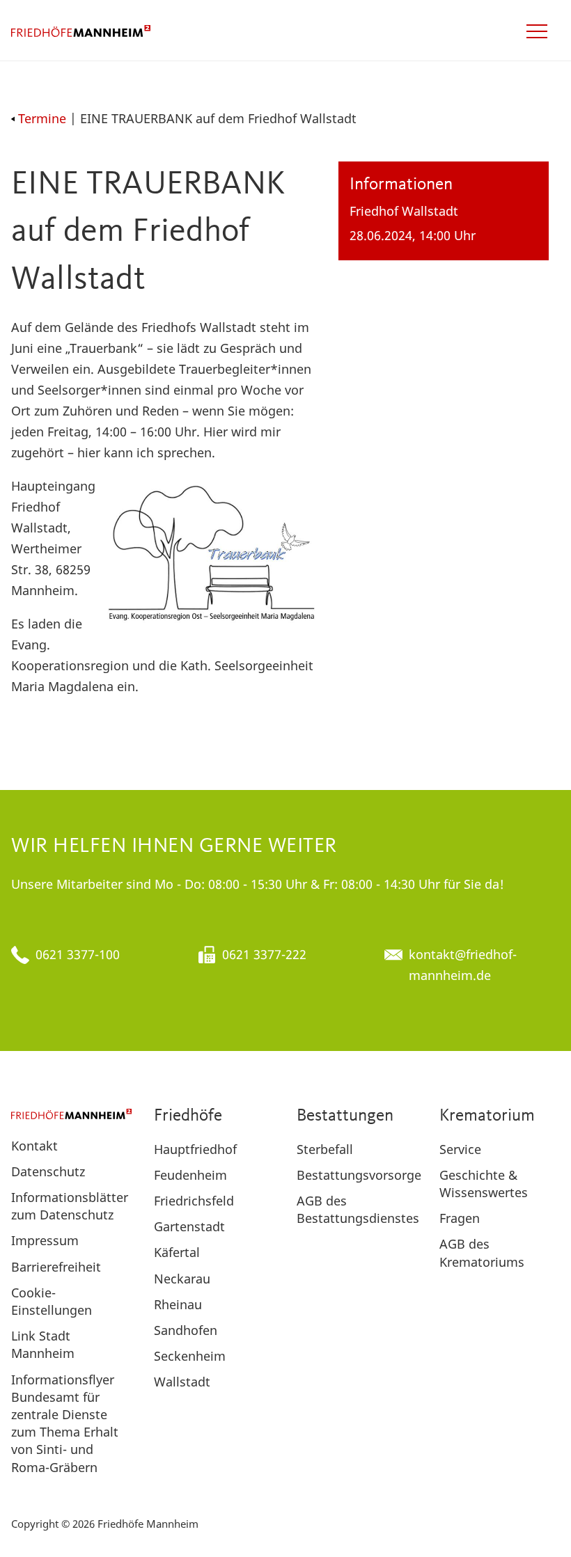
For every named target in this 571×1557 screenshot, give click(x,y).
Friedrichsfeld (194, 1200)
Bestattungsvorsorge (359, 1175)
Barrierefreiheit (56, 1266)
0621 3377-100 (78, 954)
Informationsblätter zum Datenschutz (69, 1206)
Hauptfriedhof (195, 1149)
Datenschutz (48, 1171)
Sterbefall (325, 1149)
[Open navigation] (536, 31)
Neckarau (182, 1278)
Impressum (45, 1240)
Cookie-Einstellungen (51, 1301)
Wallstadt (182, 1381)
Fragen (459, 1218)
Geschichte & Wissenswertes (483, 1184)
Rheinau (178, 1304)
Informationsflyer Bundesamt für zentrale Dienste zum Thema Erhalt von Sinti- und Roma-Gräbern (64, 1423)
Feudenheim (190, 1175)
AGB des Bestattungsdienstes (358, 1209)
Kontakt (34, 1145)
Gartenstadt (189, 1226)
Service (460, 1149)
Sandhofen (185, 1330)
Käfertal (177, 1252)
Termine (42, 118)
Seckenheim (190, 1355)
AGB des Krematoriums (481, 1252)
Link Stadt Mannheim (43, 1344)
